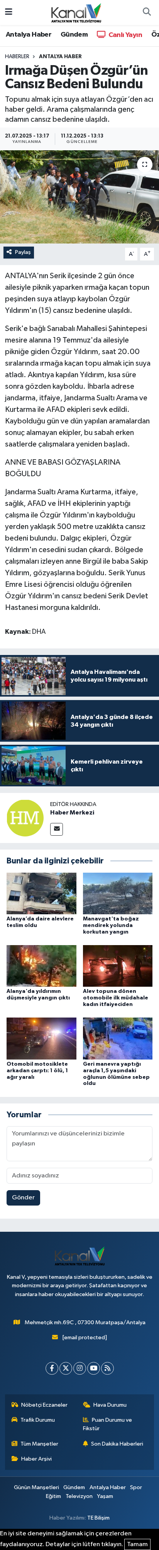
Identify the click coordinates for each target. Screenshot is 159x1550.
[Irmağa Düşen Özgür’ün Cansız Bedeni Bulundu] (79, 196)
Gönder (23, 1197)
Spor (136, 1487)
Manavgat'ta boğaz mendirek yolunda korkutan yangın (111, 925)
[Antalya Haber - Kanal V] (76, 12)
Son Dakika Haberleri (117, 1444)
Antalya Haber (28, 34)
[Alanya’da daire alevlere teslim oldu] (41, 893)
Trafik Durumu (37, 1420)
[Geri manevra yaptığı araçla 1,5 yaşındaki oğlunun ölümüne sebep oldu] (118, 1038)
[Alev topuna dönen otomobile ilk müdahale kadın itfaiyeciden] (118, 965)
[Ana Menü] (8, 12)
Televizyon (79, 1496)
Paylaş (23, 252)
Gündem (74, 34)
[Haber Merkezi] (25, 817)
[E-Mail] (56, 829)
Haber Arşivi (36, 1459)
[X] (65, 1368)
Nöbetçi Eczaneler (44, 1405)
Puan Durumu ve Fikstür (107, 1424)
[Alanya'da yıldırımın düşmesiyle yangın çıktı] (41, 965)
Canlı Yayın (124, 35)
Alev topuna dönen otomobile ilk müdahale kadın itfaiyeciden (115, 998)
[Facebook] (52, 1368)
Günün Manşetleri (36, 1487)
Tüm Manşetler (39, 1444)
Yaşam (105, 1496)
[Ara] (146, 13)
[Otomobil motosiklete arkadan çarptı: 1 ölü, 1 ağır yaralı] (41, 1038)
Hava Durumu (110, 1405)
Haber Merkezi (72, 812)
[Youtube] (93, 1368)
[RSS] (107, 1368)
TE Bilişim (98, 1518)
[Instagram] (79, 1368)
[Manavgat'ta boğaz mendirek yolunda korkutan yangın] (118, 893)
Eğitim (53, 1496)
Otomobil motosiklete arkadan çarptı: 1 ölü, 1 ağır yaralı (37, 1070)
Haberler (17, 56)
